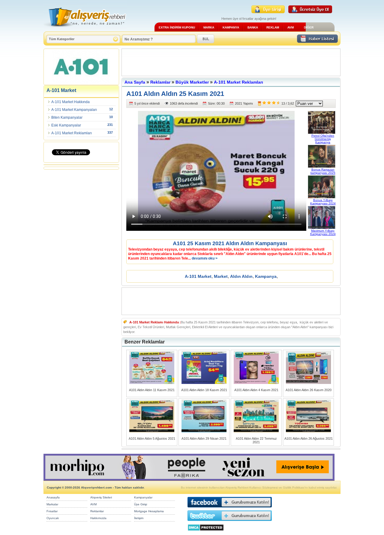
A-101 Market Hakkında (70, 102)
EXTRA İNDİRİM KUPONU (177, 27)
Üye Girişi (140, 504)
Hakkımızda (98, 518)
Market (221, 276)
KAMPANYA (231, 27)
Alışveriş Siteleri (101, 497)
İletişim (138, 518)
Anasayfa (53, 497)
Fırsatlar (52, 511)
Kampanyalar (143, 497)
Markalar (52, 504)
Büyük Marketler (192, 82)
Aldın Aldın (241, 276)
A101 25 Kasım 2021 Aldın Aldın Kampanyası (230, 243)
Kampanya (266, 276)
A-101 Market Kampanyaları (74, 110)
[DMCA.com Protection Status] (206, 532)
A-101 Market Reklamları (71, 133)
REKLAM (272, 27)
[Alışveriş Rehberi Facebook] (230, 508)
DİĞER (309, 27)
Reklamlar (160, 82)
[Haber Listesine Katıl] (317, 41)
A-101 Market (198, 276)
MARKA (208, 27)
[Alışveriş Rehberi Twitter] (230, 522)
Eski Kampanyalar (66, 125)
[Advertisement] (231, 62)
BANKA (253, 27)
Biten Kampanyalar (66, 117)
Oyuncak (52, 518)
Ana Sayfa (134, 82)
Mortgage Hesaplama (149, 511)
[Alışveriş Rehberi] (85, 29)
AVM (290, 27)
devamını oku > (205, 258)
